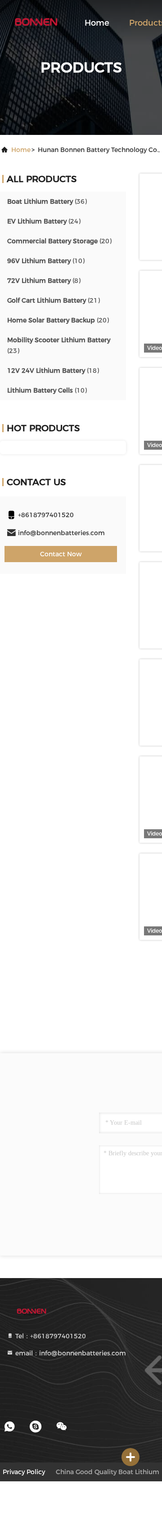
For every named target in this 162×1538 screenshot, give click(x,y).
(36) (47, 201)
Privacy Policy (24, 1472)
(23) (58, 345)
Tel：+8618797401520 (50, 1336)
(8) (44, 281)
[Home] (36, 22)
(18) (53, 371)
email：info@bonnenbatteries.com (70, 1353)
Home (97, 23)
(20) (59, 241)
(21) (53, 300)
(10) (46, 261)
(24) (44, 221)
